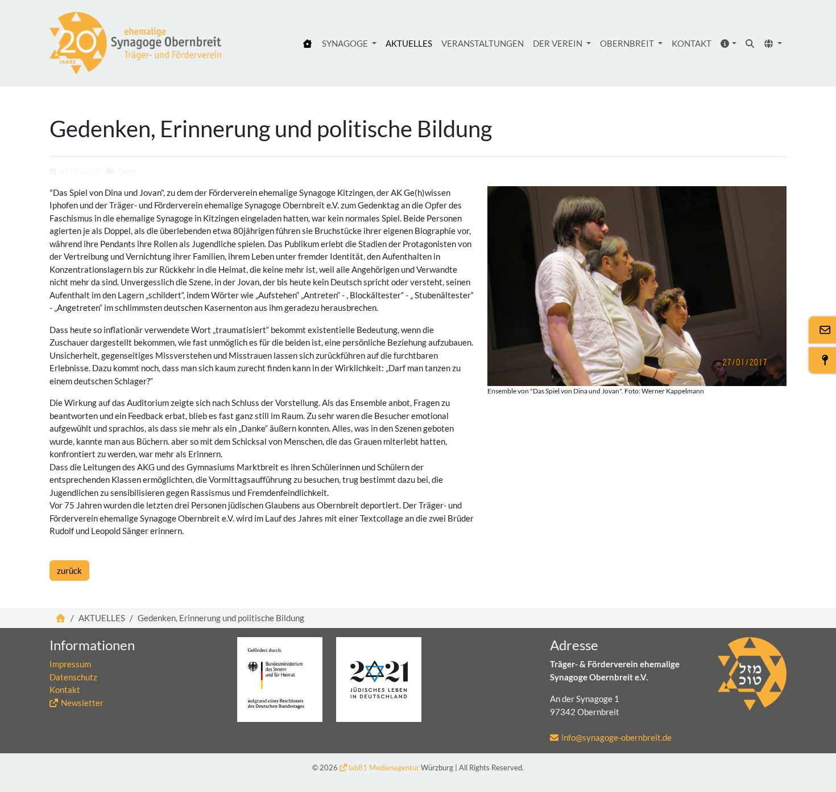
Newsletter (82, 702)
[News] (135, 43)
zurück (69, 570)
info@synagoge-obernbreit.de (616, 737)
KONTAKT (691, 43)
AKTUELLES (409, 43)
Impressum (70, 664)
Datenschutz (73, 677)
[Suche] (750, 43)
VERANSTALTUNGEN (482, 43)
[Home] (308, 43)
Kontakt (64, 689)
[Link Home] (61, 618)
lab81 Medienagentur (384, 767)
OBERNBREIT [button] (628, 43)
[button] (729, 43)
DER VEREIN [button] (558, 43)
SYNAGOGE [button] (346, 43)
